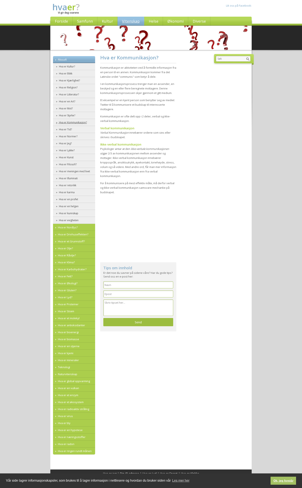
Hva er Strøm (65, 311)
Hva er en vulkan (68, 388)
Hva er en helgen (68, 206)
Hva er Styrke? (66, 115)
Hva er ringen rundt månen (74, 451)
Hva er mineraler (68, 360)
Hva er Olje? (65, 248)
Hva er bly (63, 423)
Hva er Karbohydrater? (71, 269)
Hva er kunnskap (68, 213)
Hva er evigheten (68, 220)
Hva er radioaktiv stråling (73, 409)
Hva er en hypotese (70, 430)
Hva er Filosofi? (67, 164)
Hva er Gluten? (66, 290)
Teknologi (63, 367)
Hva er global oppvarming (73, 381)
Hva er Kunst (66, 157)
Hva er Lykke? (66, 150)
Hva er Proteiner (67, 304)
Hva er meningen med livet (74, 171)
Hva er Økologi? (67, 283)
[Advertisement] (138, 227)
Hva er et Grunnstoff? (71, 241)
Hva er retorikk (67, 185)
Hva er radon (65, 444)
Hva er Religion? (67, 87)
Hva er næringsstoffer (71, 437)
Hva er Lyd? (64, 297)
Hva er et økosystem (70, 402)
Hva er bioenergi (68, 332)
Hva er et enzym (67, 395)
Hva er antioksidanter (71, 325)
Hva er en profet (68, 199)
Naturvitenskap (67, 374)
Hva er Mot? (65, 108)
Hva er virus (65, 416)
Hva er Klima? (66, 262)
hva (66, 7)
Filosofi (62, 59)
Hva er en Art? (66, 101)
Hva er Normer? (67, 136)
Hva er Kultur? (66, 66)
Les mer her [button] (180, 480)
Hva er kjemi (65, 353)
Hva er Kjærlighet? (69, 80)
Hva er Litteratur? (68, 94)
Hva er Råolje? (66, 255)
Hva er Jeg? (65, 143)
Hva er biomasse (68, 339)
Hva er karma (66, 192)
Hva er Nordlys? (67, 227)
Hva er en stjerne (68, 346)
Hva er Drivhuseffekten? (72, 234)
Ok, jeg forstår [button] (283, 480)
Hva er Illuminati (68, 178)
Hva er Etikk (65, 73)
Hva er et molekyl (68, 318)
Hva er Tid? (65, 129)
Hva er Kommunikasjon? (72, 122)
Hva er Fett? (65, 276)
